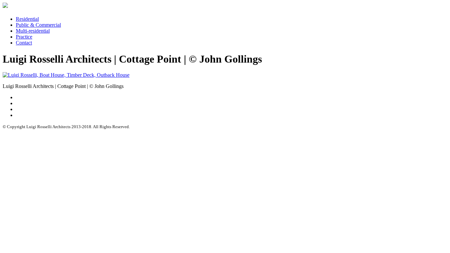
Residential (27, 19)
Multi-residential (33, 31)
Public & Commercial (38, 25)
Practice (24, 37)
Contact (24, 42)
